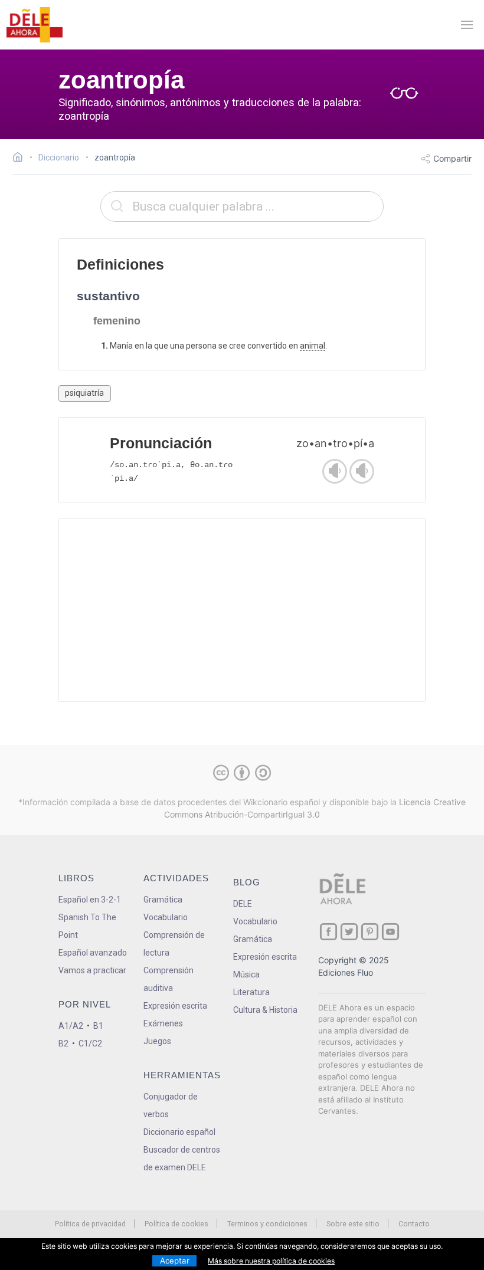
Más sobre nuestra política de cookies (271, 1260)
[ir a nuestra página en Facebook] (328, 931)
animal (312, 345)
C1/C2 (90, 1043)
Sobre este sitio (353, 1223)
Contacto (414, 1223)
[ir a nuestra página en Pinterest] (369, 931)
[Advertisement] (242, 610)
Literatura (251, 992)
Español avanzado (92, 952)
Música (246, 974)
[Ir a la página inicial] (21, 159)
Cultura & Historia (265, 1010)
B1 (98, 1026)
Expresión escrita (175, 1005)
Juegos (157, 1041)
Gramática (162, 899)
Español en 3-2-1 (89, 899)
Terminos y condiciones (267, 1223)
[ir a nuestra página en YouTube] (390, 931)
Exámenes (163, 1023)
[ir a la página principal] (34, 25)
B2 (63, 1043)
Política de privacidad (90, 1223)
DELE (242, 903)
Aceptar (174, 1260)
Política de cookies (176, 1223)
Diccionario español (179, 1132)
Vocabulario (165, 917)
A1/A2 (70, 1026)
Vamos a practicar (92, 970)
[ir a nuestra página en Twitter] (349, 931)
